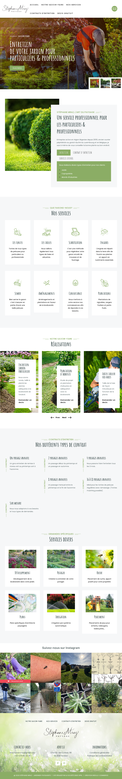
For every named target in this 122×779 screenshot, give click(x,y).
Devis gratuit (65, 13)
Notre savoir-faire (34, 721)
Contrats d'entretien (42, 13)
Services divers (66, 158)
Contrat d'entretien (82, 152)
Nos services (52, 721)
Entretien (63, 152)
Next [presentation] (64, 417)
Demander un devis (25, 401)
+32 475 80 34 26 (22, 755)
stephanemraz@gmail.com (22, 752)
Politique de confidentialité (99, 755)
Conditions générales (99, 752)
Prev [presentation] (57, 417)
